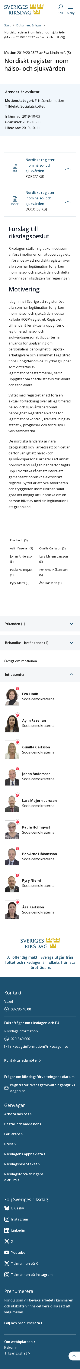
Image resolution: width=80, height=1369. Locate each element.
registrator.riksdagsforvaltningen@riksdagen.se (42, 1088)
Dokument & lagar (29, 25)
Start (7, 25)
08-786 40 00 (21, 1009)
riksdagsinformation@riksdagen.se (39, 1046)
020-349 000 (20, 1038)
